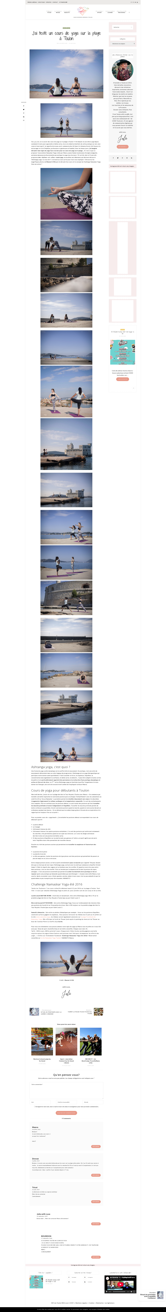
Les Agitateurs (109, 1303)
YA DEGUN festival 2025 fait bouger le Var (122, 333)
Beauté (67, 11)
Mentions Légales (81, 1303)
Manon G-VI (50, 162)
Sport (99, 11)
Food (49, 11)
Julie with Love (63, 43)
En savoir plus (124, 1309)
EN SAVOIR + (123, 146)
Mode (58, 11)
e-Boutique (41, 2)
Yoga (68, 28)
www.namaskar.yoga (43, 917)
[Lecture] (107, 1292)
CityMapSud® (63, 2)
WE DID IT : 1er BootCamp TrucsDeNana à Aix (42, 1061)
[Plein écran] (134, 1292)
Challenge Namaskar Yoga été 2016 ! (75, 935)
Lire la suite (122, 379)
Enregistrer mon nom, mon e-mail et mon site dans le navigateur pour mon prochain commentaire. (67, 1106)
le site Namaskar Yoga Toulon (51, 938)
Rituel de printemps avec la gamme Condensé (148, 1296)
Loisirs (110, 11)
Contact (55, 2)
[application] (120, 1284)
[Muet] (131, 1292)
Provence (122, 11)
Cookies (91, 1303)
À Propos (48, 2)
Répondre (96, 1146)
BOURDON (46, 1236)
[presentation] (35, 1044)
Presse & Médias (32, 2)
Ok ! (115, 1309)
